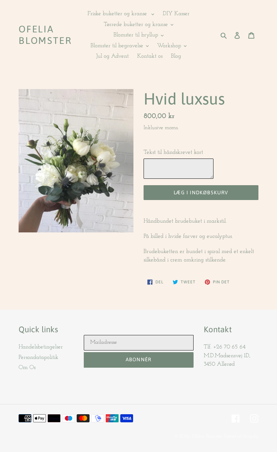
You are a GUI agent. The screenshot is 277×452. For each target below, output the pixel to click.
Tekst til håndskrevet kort (173, 152)
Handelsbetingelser (41, 347)
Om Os (27, 367)
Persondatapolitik (38, 357)
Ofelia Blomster (45, 35)
